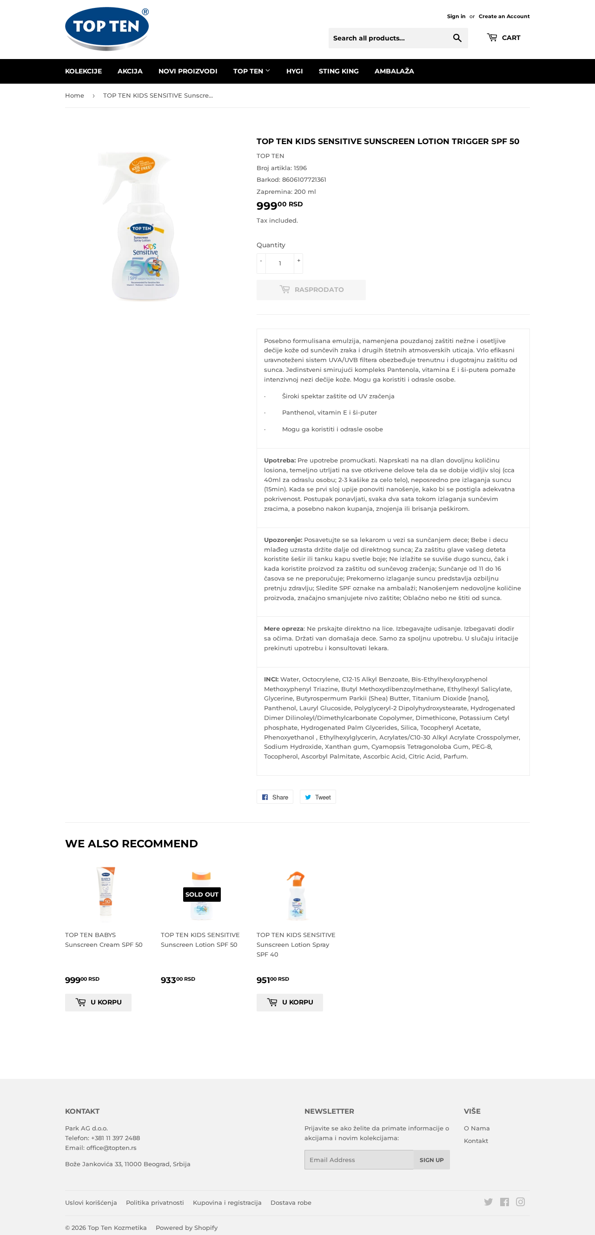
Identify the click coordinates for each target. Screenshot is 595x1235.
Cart (510, 37)
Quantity (271, 245)
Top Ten (249, 71)
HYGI (294, 71)
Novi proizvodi (188, 71)
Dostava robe (291, 1202)
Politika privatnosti (155, 1202)
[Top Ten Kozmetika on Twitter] (488, 1203)
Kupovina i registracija (227, 1202)
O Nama (477, 1128)
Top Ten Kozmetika (117, 1227)
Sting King (339, 71)
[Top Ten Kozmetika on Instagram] (520, 1203)
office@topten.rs (111, 1147)
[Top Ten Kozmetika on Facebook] (504, 1203)
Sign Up (432, 1159)
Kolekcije (83, 71)
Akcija (130, 71)
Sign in (456, 16)
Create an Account (504, 16)
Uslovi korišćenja (91, 1202)
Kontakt (476, 1140)
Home (74, 95)
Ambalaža (394, 71)
